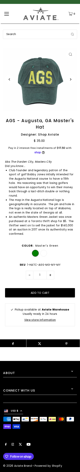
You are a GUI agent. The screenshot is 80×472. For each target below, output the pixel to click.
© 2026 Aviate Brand (17, 466)
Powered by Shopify (48, 466)
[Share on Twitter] (39, 343)
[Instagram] (12, 445)
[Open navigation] (6, 14)
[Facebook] (6, 445)
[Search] (72, 34)
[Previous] (9, 79)
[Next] (70, 79)
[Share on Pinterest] (66, 343)
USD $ (14, 410)
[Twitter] (20, 445)
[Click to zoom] (70, 54)
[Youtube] (28, 445)
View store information (40, 320)
